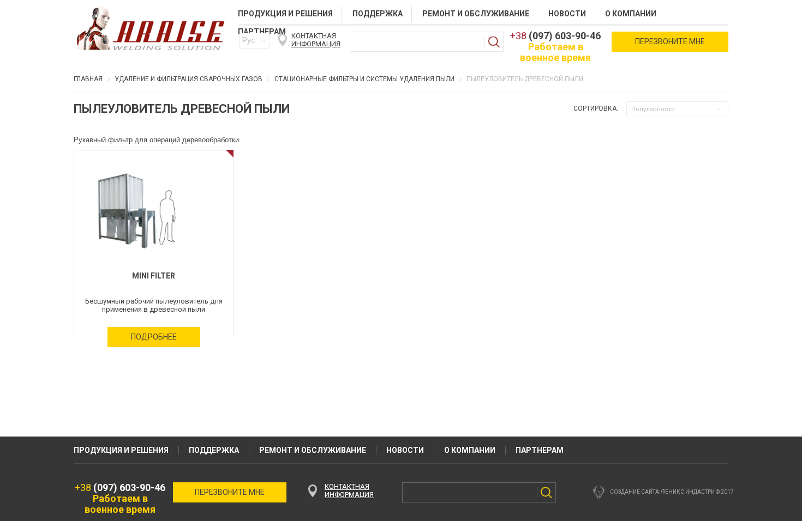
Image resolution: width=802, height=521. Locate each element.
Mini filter (153, 275)
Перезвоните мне (670, 41)
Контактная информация (315, 40)
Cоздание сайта (634, 492)
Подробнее (154, 336)
